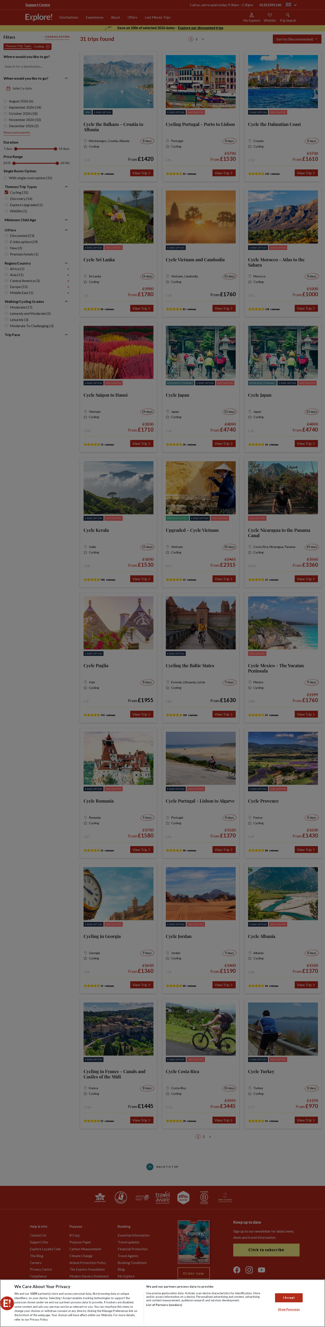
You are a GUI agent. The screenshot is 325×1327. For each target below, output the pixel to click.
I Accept (289, 1297)
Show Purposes (289, 1309)
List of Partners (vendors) (164, 1305)
